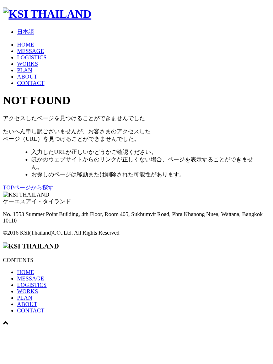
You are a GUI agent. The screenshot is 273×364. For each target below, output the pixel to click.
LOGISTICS (32, 57)
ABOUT (27, 77)
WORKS (27, 64)
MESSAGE (30, 51)
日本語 (25, 32)
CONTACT (30, 83)
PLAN (24, 70)
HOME (25, 45)
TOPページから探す (28, 187)
